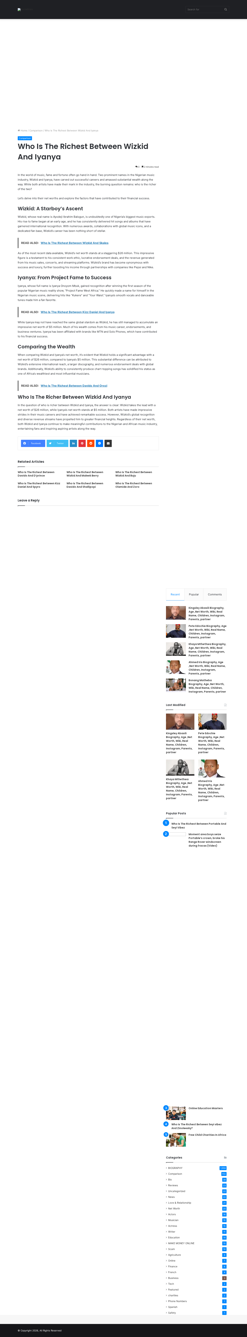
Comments (215, 594)
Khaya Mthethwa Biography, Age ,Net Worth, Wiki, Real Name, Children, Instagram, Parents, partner (207, 649)
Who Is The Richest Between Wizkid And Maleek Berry (85, 473)
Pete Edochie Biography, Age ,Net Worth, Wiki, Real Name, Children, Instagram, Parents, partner (208, 631)
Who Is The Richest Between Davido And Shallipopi (85, 485)
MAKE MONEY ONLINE (181, 1243)
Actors (172, 1214)
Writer (171, 1231)
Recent (175, 594)
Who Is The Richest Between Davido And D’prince (36, 473)
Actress (172, 1225)
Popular (194, 594)
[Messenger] (99, 443)
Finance (172, 1266)
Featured (173, 1289)
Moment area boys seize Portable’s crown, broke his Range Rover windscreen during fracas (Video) (207, 839)
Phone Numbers (177, 1301)
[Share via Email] (108, 443)
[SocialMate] (25, 9)
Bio (170, 1179)
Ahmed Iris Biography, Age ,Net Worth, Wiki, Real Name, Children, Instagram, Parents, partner (207, 667)
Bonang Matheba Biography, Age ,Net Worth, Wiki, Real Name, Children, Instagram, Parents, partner (207, 685)
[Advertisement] (108, 45)
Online (171, 1260)
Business (173, 1278)
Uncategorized (176, 1191)
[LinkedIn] (73, 443)
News (171, 1196)
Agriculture (174, 1254)
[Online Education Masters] (176, 1113)
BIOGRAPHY (175, 1168)
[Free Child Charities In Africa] (176, 1140)
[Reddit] (90, 443)
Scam (171, 1249)
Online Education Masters (206, 1108)
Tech (171, 1283)
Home (23, 130)
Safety (172, 1312)
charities (173, 1295)
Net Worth (174, 1208)
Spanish (172, 1307)
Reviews (173, 1185)
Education (174, 1237)
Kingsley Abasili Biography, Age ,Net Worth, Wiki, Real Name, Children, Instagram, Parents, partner (207, 613)
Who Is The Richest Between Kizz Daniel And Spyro (39, 485)
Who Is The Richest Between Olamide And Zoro (133, 485)
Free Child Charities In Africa (207, 1135)
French (172, 1272)
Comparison (36, 130)
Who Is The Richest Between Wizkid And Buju (133, 473)
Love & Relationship (179, 1202)
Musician (173, 1220)
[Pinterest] (82, 443)
